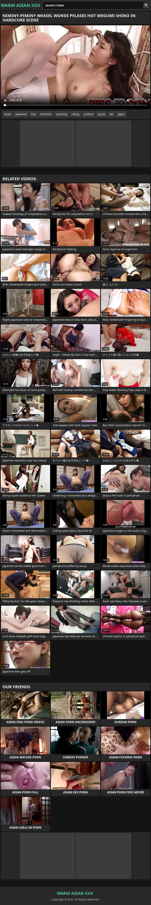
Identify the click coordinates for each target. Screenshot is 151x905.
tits (111, 114)
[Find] (146, 5)
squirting (61, 114)
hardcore (45, 114)
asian (7, 114)
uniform (89, 114)
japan (121, 114)
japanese (21, 114)
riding (75, 114)
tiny (33, 114)
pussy (101, 114)
